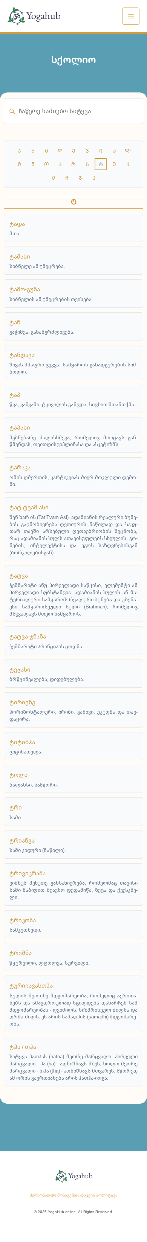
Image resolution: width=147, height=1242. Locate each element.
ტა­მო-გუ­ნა (24, 289)
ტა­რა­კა (20, 467)
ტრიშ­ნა (20, 952)
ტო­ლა (18, 774)
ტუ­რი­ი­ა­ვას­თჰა (31, 985)
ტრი (15, 807)
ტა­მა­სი (19, 256)
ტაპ (14, 394)
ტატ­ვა (18, 575)
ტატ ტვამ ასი (29, 507)
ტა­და (17, 223)
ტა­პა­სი (19, 427)
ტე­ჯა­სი (20, 669)
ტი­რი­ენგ (22, 702)
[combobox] (73, 111)
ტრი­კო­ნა (22, 920)
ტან (14, 322)
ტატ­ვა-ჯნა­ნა (27, 636)
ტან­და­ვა (22, 355)
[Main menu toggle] (130, 16)
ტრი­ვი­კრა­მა (27, 873)
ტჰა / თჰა (22, 1046)
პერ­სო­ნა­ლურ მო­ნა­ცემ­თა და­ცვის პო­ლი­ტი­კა (73, 1195)
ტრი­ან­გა (22, 840)
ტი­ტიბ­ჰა (22, 742)
